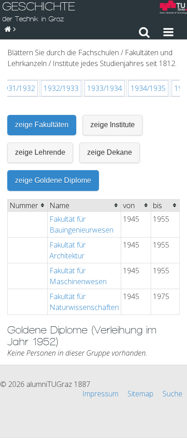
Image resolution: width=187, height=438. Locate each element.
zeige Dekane (109, 152)
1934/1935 (148, 88)
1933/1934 (104, 88)
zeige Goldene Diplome (53, 180)
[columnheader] (28, 205)
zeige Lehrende (40, 152)
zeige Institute (112, 125)
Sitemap (140, 394)
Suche (172, 394)
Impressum (100, 394)
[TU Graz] (173, 8)
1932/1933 (61, 88)
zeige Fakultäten (42, 125)
